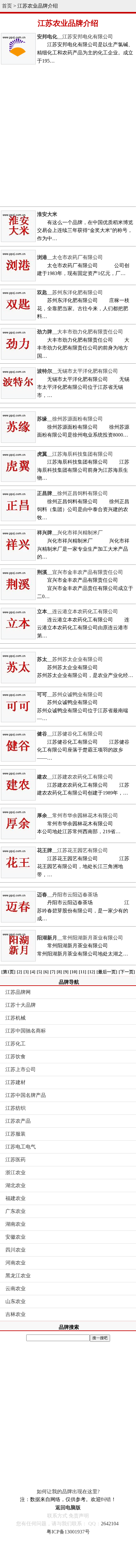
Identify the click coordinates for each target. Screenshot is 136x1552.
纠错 (106, 1499)
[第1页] (8, 972)
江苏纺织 (15, 1108)
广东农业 (15, 1211)
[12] (91, 972)
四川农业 (15, 1249)
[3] (26, 972)
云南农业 (15, 1288)
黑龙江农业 (18, 1275)
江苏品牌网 (18, 992)
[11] (82, 972)
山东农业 (15, 1301)
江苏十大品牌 (20, 1005)
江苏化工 (15, 1043)
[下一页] (127, 972)
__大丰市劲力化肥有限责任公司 (80, 331)
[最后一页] (106, 972)
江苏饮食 (15, 1056)
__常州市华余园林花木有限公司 (77, 815)
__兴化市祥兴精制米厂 (70, 532)
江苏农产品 (18, 1121)
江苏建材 (15, 1082)
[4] (32, 972)
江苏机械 (15, 1018)
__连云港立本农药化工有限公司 (77, 611)
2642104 (110, 1523)
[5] (39, 972)
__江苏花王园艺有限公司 (72, 850)
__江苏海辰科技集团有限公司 (75, 454)
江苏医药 (15, 1159)
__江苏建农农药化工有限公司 (75, 776)
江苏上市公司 (20, 1069)
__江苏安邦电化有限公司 (75, 36)
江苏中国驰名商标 (25, 1030)
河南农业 (15, 1262)
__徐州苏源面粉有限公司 (70, 418)
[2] (19, 972)
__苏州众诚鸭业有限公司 (70, 694)
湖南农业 (15, 1224)
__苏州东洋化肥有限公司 (70, 292)
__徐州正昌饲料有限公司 (72, 493)
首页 (7, 5)
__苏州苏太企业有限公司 (70, 659)
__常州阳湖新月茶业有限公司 (80, 937)
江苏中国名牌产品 (25, 1095)
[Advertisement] (68, 135)
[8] (59, 972)
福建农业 (15, 1198)
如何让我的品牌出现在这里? (68, 1491)
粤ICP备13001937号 (68, 1531)
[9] (66, 972)
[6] (46, 972)
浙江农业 (15, 1172)
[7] (52, 972)
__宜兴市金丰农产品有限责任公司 (80, 572)
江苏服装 (15, 1133)
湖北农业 (15, 1185)
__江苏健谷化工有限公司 (70, 733)
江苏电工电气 (20, 1146)
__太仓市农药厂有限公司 (70, 257)
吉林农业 (15, 1314)
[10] (73, 972)
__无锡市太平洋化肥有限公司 (77, 371)
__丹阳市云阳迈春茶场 (67, 894)
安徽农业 (15, 1237)
